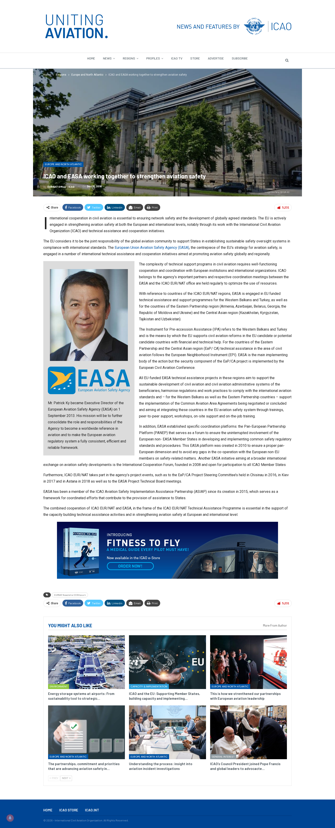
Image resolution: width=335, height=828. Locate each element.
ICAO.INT (92, 810)
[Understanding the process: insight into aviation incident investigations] (167, 732)
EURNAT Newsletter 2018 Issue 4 (70, 595)
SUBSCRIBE (240, 58)
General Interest (223, 757)
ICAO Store (68, 810)
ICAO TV (176, 58)
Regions (129, 58)
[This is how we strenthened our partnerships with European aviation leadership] (248, 662)
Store (195, 58)
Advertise (216, 58)
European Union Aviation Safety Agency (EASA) (152, 247)
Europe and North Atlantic (63, 164)
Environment (58, 686)
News (107, 58)
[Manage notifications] (10, 818)
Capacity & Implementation (149, 686)
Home (91, 58)
